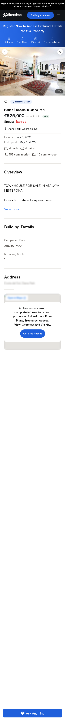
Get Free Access (32, 333)
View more (11, 209)
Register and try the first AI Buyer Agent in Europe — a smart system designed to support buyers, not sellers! (32, 4)
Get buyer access (40, 15)
